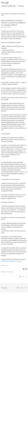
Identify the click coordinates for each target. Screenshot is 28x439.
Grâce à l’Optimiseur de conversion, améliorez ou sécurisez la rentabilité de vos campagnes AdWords (13, 23)
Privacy (21, 287)
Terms (26, 287)
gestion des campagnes (8, 271)
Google (17, 287)
